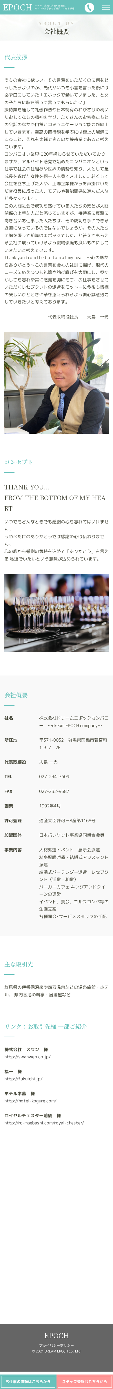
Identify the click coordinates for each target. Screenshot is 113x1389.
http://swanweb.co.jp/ (27, 1057)
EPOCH (56, 1335)
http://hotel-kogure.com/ (30, 1101)
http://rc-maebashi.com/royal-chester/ (44, 1123)
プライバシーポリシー (56, 1345)
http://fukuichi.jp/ (23, 1079)
